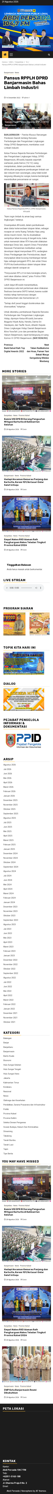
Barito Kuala (8, 1056)
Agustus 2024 (9, 871)
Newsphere (26, 1491)
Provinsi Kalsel (24, 415)
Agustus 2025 (9, 818)
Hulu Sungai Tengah (12, 1069)
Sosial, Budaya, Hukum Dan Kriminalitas (20, 1127)
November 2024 (10, 858)
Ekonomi (7, 1060)
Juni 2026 (7, 773)
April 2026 (7, 782)
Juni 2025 (7, 827)
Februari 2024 (9, 898)
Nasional (7, 1091)
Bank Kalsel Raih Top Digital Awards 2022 (14, 348)
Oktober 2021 (9, 1022)
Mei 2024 (7, 884)
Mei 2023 (7, 938)
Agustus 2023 (9, 924)
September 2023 (10, 920)
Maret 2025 (8, 840)
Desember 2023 (10, 906)
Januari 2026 (9, 796)
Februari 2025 (9, 844)
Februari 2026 (9, 791)
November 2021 (10, 1017)
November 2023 (10, 911)
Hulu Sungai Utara (11, 1074)
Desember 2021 (10, 1013)
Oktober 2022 (9, 969)
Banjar (6, 1042)
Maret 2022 (8, 1000)
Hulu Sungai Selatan (12, 1065)
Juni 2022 (7, 986)
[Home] (5, 55)
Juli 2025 (7, 822)
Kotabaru (7, 1087)
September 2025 (10, 813)
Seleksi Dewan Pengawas (14, 1122)
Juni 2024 (7, 880)
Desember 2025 (10, 800)
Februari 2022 (9, 1004)
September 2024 (10, 867)
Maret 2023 (8, 946)
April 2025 (7, 835)
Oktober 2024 (9, 862)
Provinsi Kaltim (10, 1118)
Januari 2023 (9, 955)
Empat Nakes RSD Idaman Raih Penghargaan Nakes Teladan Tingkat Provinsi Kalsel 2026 (25, 542)
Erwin (25, 429)
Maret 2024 (8, 893)
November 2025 (10, 805)
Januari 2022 (9, 1009)
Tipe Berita (8, 1153)
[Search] (49, 54)
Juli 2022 (7, 982)
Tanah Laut (8, 1144)
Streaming (8, 1131)
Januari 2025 (9, 849)
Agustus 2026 (9, 765)
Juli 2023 (7, 929)
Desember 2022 (10, 960)
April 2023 (7, 942)
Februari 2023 (9, 951)
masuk (21, 569)
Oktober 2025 (9, 809)
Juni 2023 (7, 933)
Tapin (5, 1149)
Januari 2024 (9, 902)
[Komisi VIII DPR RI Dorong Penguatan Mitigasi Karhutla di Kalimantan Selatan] (26, 393)
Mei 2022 (7, 991)
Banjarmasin (9, 73)
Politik (6, 1109)
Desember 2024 (10, 853)
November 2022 (10, 964)
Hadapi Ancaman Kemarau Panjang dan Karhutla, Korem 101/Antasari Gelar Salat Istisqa (26, 482)
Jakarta (6, 1078)
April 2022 (7, 995)
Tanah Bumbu (9, 1140)
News (17, 73)
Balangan (7, 1038)
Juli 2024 (7, 875)
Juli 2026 (7, 769)
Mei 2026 (7, 778)
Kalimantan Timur (11, 1082)
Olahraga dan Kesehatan (14, 1100)
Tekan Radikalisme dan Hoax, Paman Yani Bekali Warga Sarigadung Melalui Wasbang (38, 353)
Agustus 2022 (9, 977)
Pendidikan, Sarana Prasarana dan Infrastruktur (24, 1105)
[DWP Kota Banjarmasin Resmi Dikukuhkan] (26, 1364)
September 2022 (10, 973)
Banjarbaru (8, 415)
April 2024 (7, 889)
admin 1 (27, 98)
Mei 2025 (7, 831)
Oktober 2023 (9, 915)
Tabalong (7, 1136)
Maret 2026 (8, 787)
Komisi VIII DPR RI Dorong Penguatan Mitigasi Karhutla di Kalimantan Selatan (24, 422)
